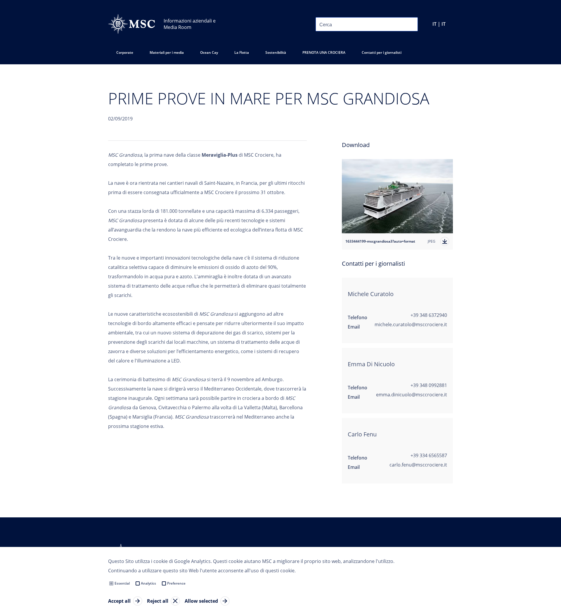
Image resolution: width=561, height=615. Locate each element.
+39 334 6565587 (429, 455)
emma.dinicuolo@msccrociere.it (411, 394)
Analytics (148, 583)
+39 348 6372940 (429, 315)
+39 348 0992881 (429, 385)
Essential (122, 583)
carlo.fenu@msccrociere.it (418, 465)
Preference (176, 583)
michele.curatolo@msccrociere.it (411, 324)
